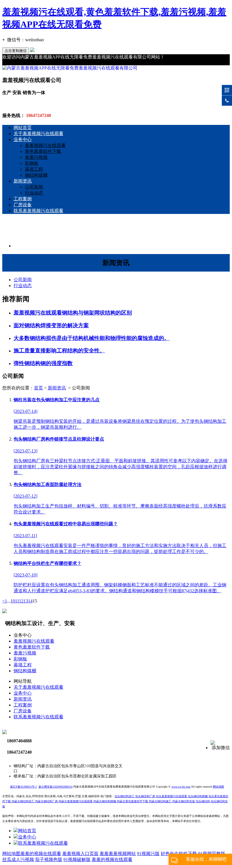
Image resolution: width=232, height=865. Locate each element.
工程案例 (23, 198)
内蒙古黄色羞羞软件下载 (132, 801)
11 (17, 601)
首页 (38, 387)
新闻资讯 (23, 181)
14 (30, 601)
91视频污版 (148, 853)
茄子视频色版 (48, 859)
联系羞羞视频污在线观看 (38, 210)
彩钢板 (31, 163)
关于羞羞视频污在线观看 (38, 133)
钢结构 (205, 801)
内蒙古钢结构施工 (160, 801)
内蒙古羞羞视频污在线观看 (76, 801)
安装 (183, 801)
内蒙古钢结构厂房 (46, 801)
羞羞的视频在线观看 (40, 853)
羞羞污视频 (36, 157)
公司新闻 (34, 187)
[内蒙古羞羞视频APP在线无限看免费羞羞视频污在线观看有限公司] (70, 68)
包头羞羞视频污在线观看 (171, 796)
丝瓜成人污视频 (18, 859)
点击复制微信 (16, 51)
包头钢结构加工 (124, 796)
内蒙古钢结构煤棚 (104, 801)
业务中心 (23, 139)
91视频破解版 (77, 859)
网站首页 (23, 127)
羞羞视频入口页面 (80, 853)
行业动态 (34, 192)
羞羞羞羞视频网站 (118, 853)
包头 (198, 801)
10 (12, 601)
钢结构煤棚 (36, 175)
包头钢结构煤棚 (198, 796)
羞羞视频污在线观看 (45, 145)
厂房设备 (23, 204)
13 (25, 601)
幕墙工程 (34, 169)
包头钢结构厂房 (145, 796)
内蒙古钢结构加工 (23, 801)
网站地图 (11, 853)
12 (21, 601)
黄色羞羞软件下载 (43, 151)
